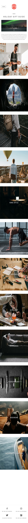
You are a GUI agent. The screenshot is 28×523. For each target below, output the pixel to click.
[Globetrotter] (14, 167)
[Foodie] (14, 59)
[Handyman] (14, 274)
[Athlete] (14, 238)
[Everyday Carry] (14, 381)
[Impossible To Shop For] (14, 453)
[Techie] (14, 131)
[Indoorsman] (14, 346)
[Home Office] (14, 202)
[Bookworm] (14, 417)
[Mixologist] (14, 310)
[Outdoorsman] (14, 95)
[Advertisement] (14, 488)
